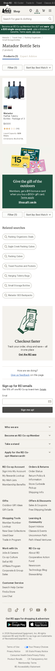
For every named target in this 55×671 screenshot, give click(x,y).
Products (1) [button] (11, 56)
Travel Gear (17, 37)
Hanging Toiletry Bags (19, 275)
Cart (43, 11)
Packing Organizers (33, 37)
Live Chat (7, 596)
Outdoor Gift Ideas (12, 505)
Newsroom (35, 565)
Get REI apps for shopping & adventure (27, 618)
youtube (38, 610)
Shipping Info (36, 492)
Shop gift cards (27, 202)
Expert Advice (28, 56)
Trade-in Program (11, 539)
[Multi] (5, 107)
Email (4, 395)
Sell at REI (7, 561)
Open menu (50, 11)
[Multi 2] (10, 107)
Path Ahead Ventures (40, 539)
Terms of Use (13, 647)
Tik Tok (16, 610)
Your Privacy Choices (38, 647)
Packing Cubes (15, 256)
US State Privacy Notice (37, 651)
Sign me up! (27, 409)
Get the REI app (27, 354)
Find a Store (8, 591)
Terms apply (27, 197)
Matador (5, 37)
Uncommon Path (38, 535)
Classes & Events (38, 530)
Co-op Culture (10, 557)
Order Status (36, 471)
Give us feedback (20, 375)
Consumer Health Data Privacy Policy (27, 655)
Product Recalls (15, 659)
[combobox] (27, 18)
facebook (24, 610)
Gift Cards (7, 509)
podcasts (45, 610)
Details (43, 389)
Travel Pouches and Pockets (22, 266)
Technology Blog (38, 569)
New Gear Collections (14, 530)
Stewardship (35, 574)
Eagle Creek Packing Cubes (21, 246)
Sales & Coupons (38, 505)
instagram (9, 610)
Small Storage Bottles (11, 40)
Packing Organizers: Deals (20, 236)
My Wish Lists (9, 480)
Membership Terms (27, 663)
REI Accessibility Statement (27, 666)
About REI (34, 552)
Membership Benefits (14, 484)
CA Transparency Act (37, 659)
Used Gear (7, 535)
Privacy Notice (13, 651)
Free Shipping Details (40, 509)
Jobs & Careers (10, 552)
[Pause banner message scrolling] (52, 27)
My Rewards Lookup (13, 475)
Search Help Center (12, 587)
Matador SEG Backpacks (20, 295)
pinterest (31, 610)
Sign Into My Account (14, 471)
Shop (16, 11)
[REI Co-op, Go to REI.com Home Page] (6, 11)
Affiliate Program (11, 566)
